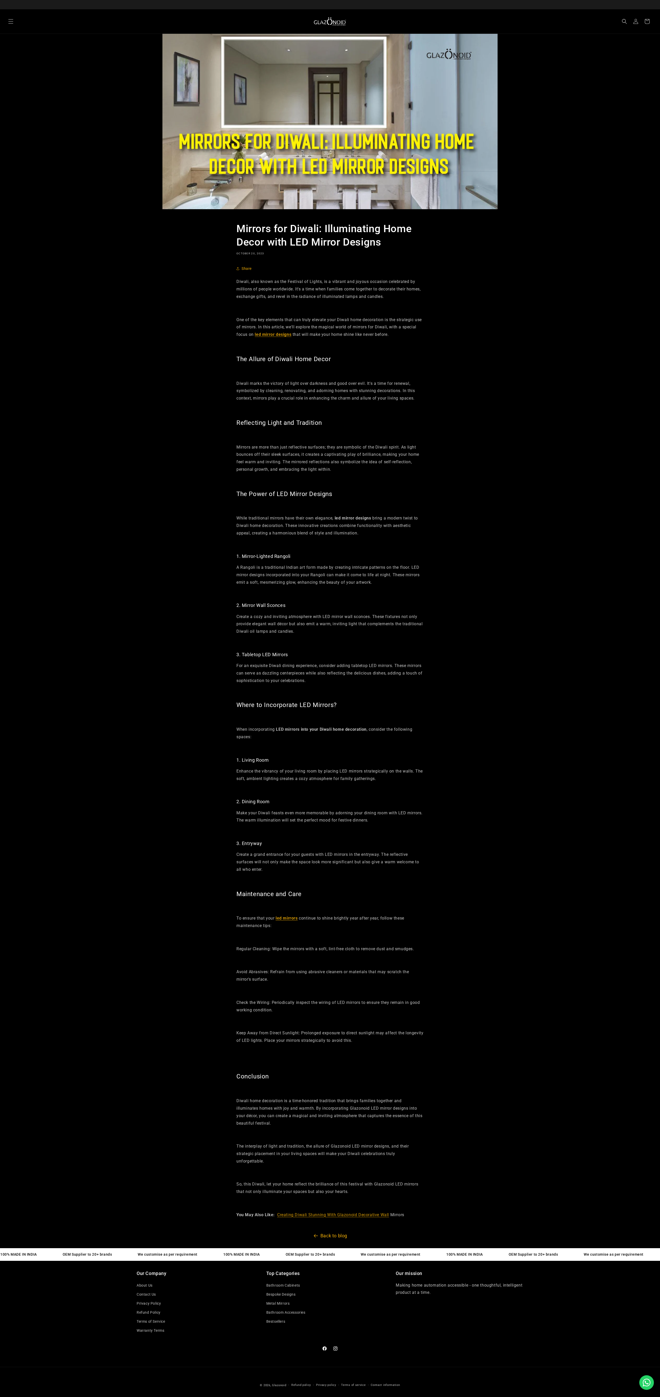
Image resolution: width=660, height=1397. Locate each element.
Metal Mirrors (278, 1303)
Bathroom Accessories (286, 1312)
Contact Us (146, 1294)
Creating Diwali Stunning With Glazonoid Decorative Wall (333, 1214)
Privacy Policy (149, 1303)
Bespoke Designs (281, 1294)
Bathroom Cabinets (283, 1285)
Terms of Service (151, 1321)
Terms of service (353, 1385)
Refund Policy (149, 1312)
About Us (145, 1285)
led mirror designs (273, 334)
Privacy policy (326, 1385)
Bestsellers (275, 1321)
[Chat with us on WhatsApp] (646, 1382)
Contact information (385, 1385)
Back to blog (333, 1235)
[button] (10, 21)
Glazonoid (279, 1385)
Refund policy (301, 1385)
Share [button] (247, 268)
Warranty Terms (150, 1330)
